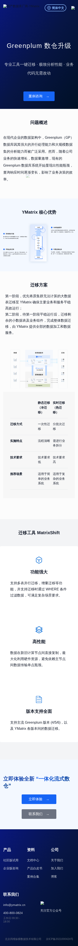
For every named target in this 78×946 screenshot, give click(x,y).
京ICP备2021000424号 (59, 939)
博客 (54, 876)
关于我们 (57, 860)
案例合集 (33, 876)
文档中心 (33, 860)
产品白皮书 (34, 868)
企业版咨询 (10, 868)
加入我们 (57, 868)
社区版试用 (10, 860)
